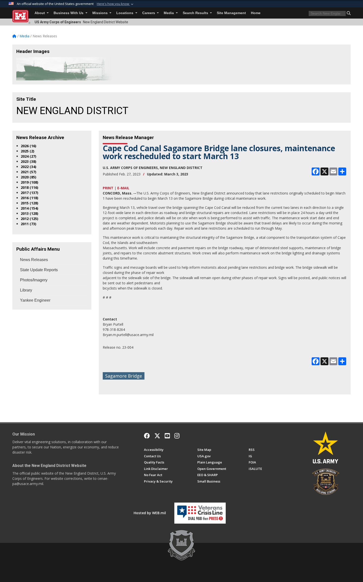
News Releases (34, 260)
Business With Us (69, 13)
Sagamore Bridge (123, 376)
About (40, 13)
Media (169, 13)
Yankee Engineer (35, 300)
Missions (100, 13)
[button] (115, 3)
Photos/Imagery (33, 280)
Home (256, 13)
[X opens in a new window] (157, 435)
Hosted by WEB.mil (150, 512)
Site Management (231, 13)
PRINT (108, 188)
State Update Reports (39, 270)
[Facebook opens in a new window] (147, 435)
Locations (125, 13)
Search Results (196, 13)
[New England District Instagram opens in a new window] (177, 435)
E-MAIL (123, 188)
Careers (149, 13)
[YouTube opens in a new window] (167, 435)
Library (26, 290)
